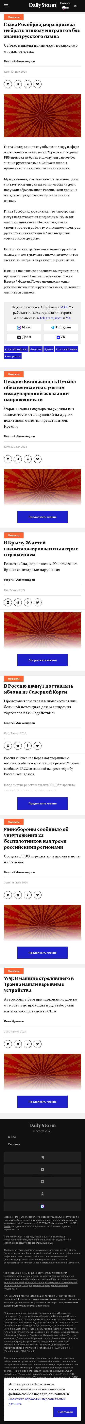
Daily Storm (42, 5)
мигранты (13, 356)
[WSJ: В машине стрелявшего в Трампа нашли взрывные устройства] (8, 1044)
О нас (12, 1136)
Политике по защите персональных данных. (28, 1242)
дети (48, 349)
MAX (64, 307)
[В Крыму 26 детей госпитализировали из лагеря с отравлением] (8, 602)
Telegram (46, 318)
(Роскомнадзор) (29, 1223)
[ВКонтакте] (42, 1182)
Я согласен (65, 1411)
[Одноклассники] (42, 1194)
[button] (6, 7)
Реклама (14, 1144)
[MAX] (42, 1206)
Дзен (58, 318)
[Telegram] (42, 1157)
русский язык (66, 349)
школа (36, 349)
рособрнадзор (16, 349)
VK (68, 318)
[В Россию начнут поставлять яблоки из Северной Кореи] (8, 746)
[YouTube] (42, 1169)
